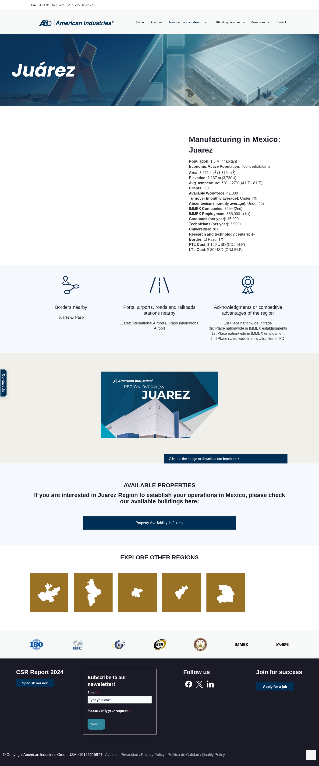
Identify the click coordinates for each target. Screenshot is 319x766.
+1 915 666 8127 (81, 5)
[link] (159, 405)
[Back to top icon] (311, 755)
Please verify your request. (109, 711)
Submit (96, 724)
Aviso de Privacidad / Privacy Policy (135, 755)
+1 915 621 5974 (53, 5)
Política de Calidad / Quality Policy (196, 755)
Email (93, 692)
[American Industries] (76, 22)
